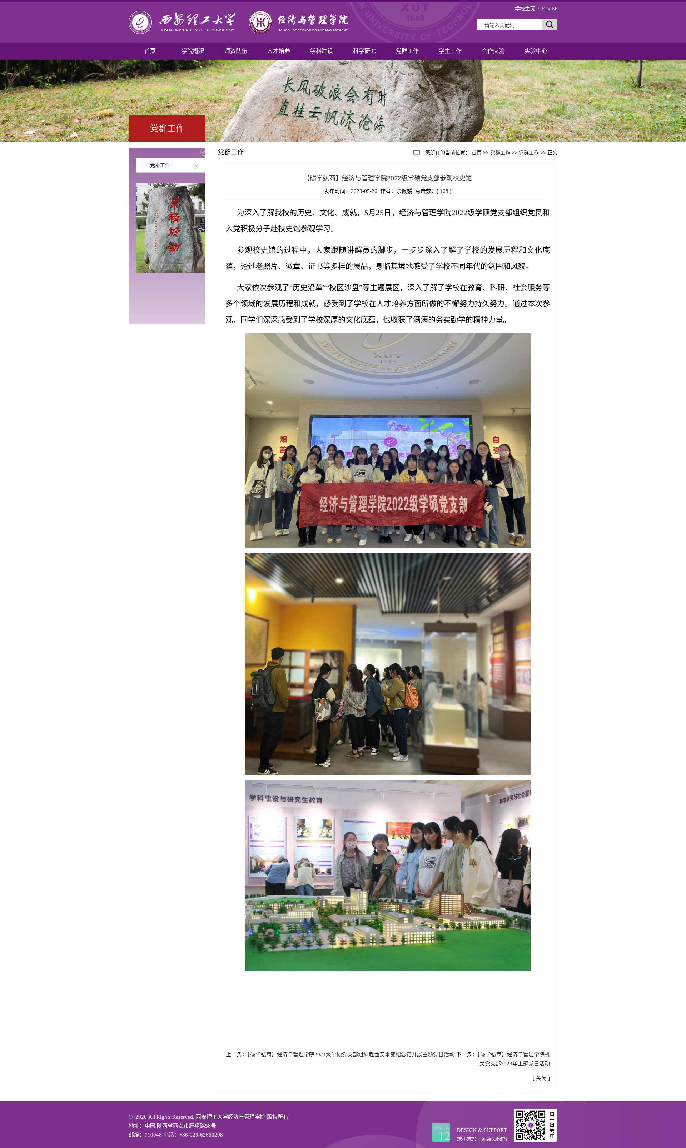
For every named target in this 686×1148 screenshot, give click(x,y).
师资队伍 (235, 51)
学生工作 (450, 51)
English (549, 8)
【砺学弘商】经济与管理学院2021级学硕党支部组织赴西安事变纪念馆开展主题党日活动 (350, 1054)
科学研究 (364, 51)
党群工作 (407, 51)
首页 (150, 51)
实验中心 (536, 51)
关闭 (541, 1078)
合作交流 (493, 51)
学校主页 (525, 8)
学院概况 (193, 51)
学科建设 (321, 51)
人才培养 (278, 51)
